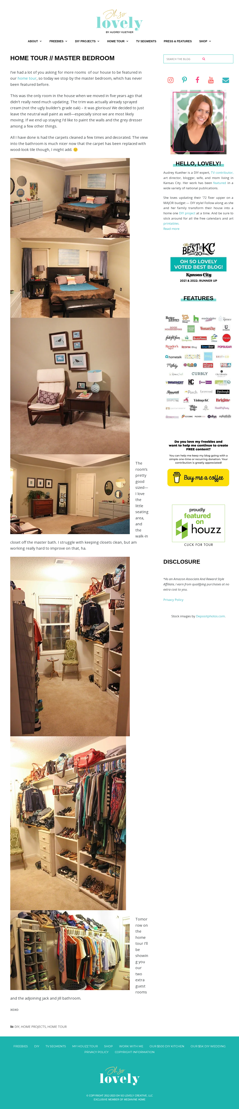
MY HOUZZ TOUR (85, 1046)
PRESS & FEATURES (178, 41)
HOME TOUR (116, 41)
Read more (171, 228)
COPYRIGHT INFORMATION (135, 1052)
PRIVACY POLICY (96, 1052)
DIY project (187, 213)
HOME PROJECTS (33, 1026)
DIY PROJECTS (85, 41)
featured (220, 183)
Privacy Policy (173, 600)
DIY (17, 1026)
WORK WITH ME (131, 1046)
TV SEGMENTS (146, 41)
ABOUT (33, 41)
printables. (171, 223)
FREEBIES (56, 41)
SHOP (203, 41)
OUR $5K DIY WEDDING (208, 1046)
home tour (27, 78)
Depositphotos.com (210, 616)
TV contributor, (222, 172)
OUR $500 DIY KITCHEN (167, 1046)
